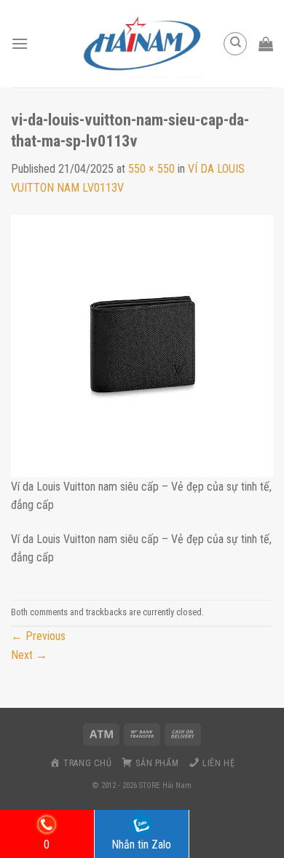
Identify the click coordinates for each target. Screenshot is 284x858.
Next (29, 655)
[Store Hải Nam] (142, 43)
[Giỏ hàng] (266, 44)
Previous (38, 636)
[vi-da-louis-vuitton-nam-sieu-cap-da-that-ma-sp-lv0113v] (142, 345)
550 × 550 (151, 169)
